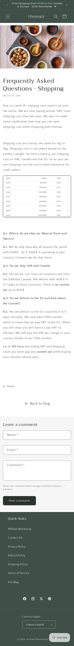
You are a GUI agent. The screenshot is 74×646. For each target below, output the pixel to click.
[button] (8, 16)
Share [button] (10, 386)
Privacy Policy (16, 546)
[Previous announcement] (7, 5)
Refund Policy (16, 555)
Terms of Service (18, 573)
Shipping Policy (18, 564)
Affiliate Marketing (19, 529)
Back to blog (40, 404)
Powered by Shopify (46, 639)
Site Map (13, 582)
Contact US (15, 537)
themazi (31, 639)
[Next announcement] (66, 5)
